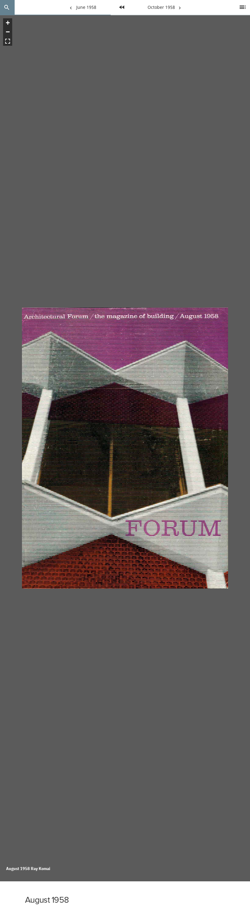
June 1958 (81, 9)
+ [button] (8, 23)
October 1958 (161, 9)
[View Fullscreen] (8, 41)
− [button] (8, 32)
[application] (125, 448)
